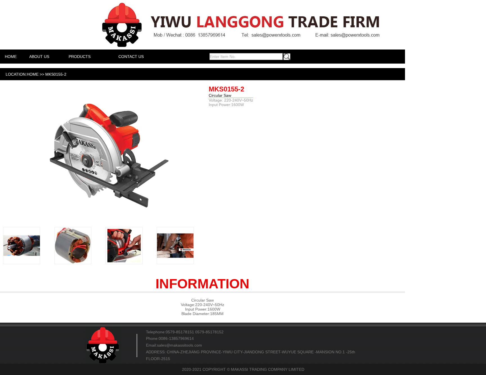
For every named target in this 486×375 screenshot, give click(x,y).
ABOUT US (39, 56)
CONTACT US (131, 56)
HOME (11, 56)
